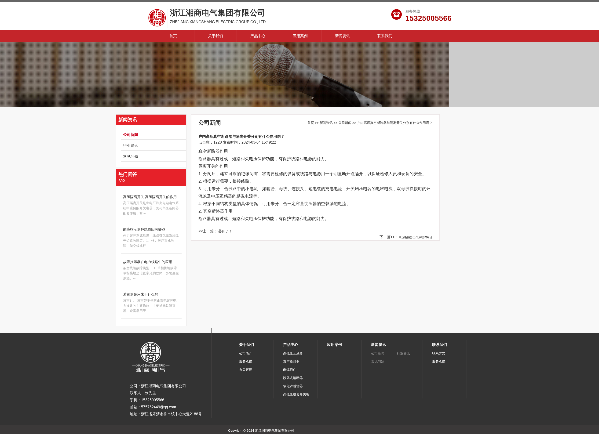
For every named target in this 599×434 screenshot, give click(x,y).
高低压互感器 (293, 353)
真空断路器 (291, 361)
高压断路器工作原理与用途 (415, 237)
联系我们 (384, 36)
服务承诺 (245, 361)
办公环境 (245, 370)
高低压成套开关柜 (296, 394)
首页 (173, 36)
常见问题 (130, 157)
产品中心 (257, 36)
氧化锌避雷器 (293, 386)
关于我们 (215, 36)
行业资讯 (130, 146)
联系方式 (438, 353)
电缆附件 (289, 370)
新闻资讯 (342, 36)
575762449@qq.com (158, 407)
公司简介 (245, 353)
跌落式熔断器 (293, 378)
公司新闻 (130, 135)
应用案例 (300, 36)
